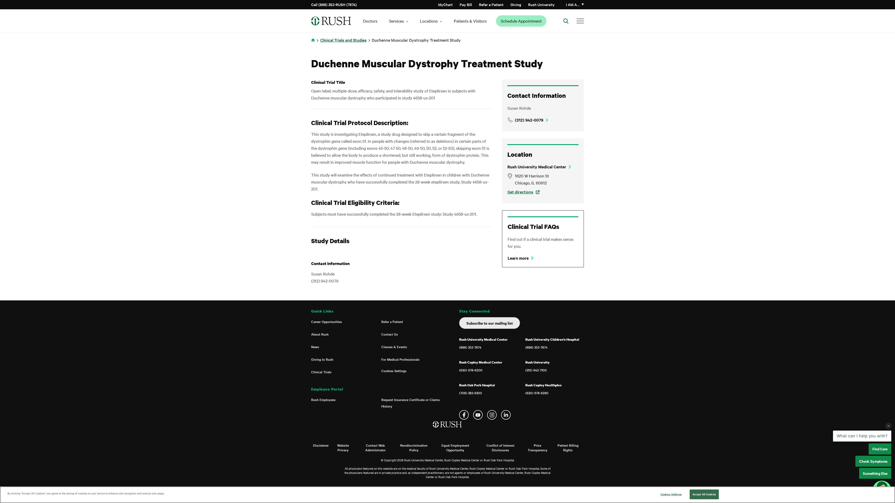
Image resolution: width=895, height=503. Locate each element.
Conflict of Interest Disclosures (500, 447)
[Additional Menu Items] (580, 21)
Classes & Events (394, 346)
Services (396, 21)
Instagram (492, 415)
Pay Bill (466, 4)
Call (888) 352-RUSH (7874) (334, 4)
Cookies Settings (393, 370)
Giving (515, 4)
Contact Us (389, 334)
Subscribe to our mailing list (489, 323)
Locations (429, 21)
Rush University (541, 4)
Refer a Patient (491, 4)
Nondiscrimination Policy (413, 447)
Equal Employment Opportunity (455, 447)
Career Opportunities (326, 321)
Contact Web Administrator (375, 447)
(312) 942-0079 (529, 120)
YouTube (478, 415)
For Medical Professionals (400, 359)
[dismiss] (888, 426)
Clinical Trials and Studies (343, 40)
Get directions (520, 191)
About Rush (320, 334)
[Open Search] (565, 21)
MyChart (445, 4)
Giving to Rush (322, 359)
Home (314, 43)
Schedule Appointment (521, 21)
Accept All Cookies (704, 494)
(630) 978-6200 (470, 370)
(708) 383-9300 (470, 393)
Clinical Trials (321, 372)
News (315, 346)
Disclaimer (321, 445)
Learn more (518, 258)
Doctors (370, 21)
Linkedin (506, 415)
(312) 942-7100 (536, 370)
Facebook (464, 415)
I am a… (573, 4)
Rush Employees (323, 399)
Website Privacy (343, 447)
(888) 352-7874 (470, 347)
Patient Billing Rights (568, 447)
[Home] (447, 429)
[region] (447, 494)
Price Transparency (537, 447)
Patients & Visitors (470, 21)
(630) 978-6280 (536, 393)
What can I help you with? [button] (862, 436)
